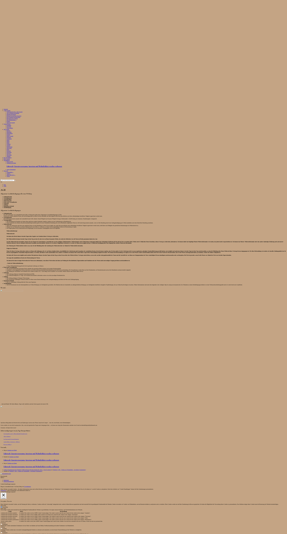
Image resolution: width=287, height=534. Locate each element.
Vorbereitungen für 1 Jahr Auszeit (14, 112)
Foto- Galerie (7, 159)
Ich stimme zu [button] (27, 490)
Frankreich (9, 138)
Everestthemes (27, 486)
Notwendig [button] (3, 505)
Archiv (8, 176)
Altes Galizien (7, 436)
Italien (8, 143)
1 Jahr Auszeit (7, 110)
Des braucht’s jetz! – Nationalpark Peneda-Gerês (15, 433)
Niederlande (9, 147)
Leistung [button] (3, 527)
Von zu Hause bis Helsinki (13, 113)
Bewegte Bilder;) (8, 157)
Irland (8, 140)
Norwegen (9, 148)
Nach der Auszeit (11, 122)
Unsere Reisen (7, 124)
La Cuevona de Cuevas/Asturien (11, 439)
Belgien (8, 130)
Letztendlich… (10, 172)
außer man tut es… (11, 175)
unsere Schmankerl (11, 169)
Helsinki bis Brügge (11, 114)
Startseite (6, 109)
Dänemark (9, 132)
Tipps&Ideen (7, 160)
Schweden (9, 152)
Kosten (8, 121)
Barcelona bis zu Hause (12, 118)
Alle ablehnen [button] (20, 490)
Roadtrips (9, 125)
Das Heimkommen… (12, 120)
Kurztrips (9, 126)
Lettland (8, 144)
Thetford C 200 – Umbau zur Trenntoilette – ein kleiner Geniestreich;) (69, 469)
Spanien (8, 156)
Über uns (6, 171)
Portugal (9, 151)
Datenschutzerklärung (9, 481)
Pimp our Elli (10, 161)
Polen (8, 149)
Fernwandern (10, 128)
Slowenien (9, 155)
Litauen (8, 145)
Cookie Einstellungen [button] (11, 490)
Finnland (9, 137)
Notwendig (5, 507)
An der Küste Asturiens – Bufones (12, 442)
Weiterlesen (3, 490)
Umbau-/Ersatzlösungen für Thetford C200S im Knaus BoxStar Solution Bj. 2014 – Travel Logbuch (27, 469)
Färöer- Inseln (10, 136)
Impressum (6, 480)
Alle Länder (6, 129)
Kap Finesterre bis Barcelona (13, 117)
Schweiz (9, 153)
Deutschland (9, 133)
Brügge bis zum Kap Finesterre (14, 116)
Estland (8, 134)
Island (8, 141)
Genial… (9, 173)
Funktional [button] (3, 522)
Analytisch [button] (3, 531)
